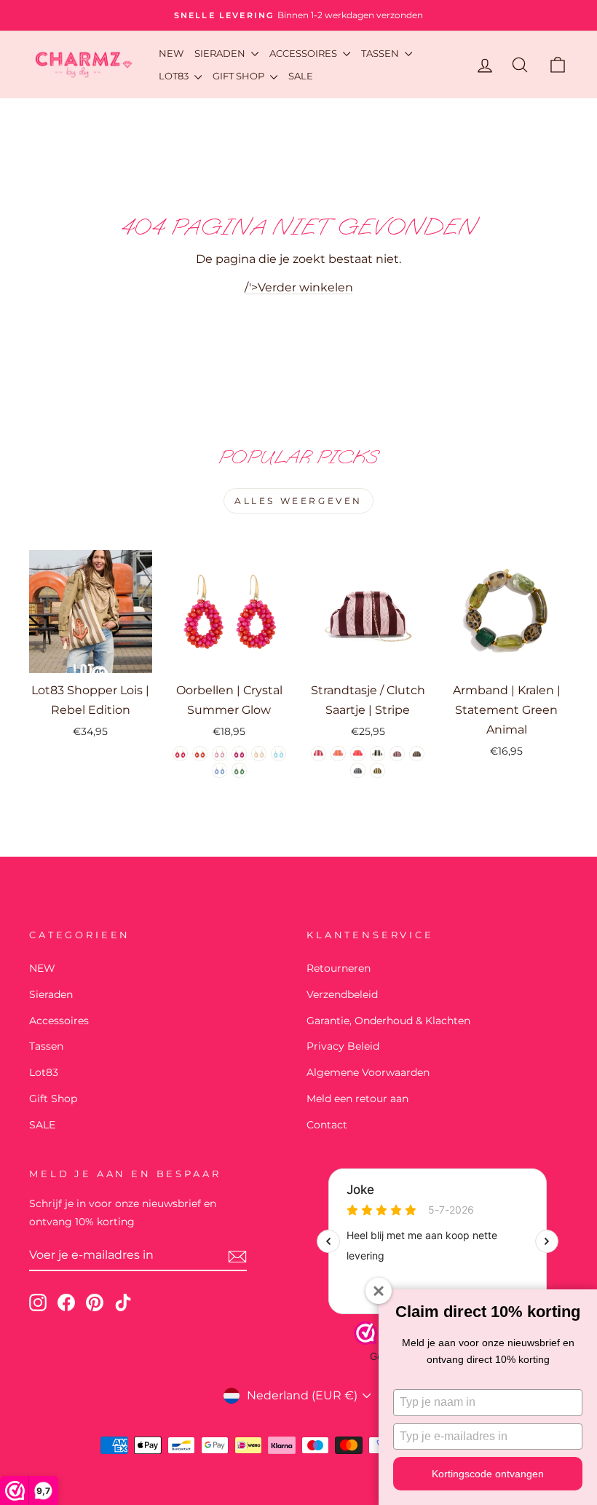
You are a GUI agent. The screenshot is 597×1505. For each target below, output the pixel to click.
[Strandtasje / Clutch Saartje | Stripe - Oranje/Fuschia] (358, 754)
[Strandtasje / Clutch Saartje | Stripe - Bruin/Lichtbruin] (417, 754)
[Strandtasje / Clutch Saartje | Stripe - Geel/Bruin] (377, 770)
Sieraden (221, 53)
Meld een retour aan (357, 1098)
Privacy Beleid (343, 1046)
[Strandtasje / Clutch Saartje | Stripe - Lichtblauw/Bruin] (358, 770)
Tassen (381, 53)
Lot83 (175, 76)
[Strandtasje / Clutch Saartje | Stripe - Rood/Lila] (318, 754)
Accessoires (304, 53)
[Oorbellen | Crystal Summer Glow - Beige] (259, 754)
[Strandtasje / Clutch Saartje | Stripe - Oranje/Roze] (338, 754)
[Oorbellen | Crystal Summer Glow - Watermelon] (200, 754)
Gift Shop (239, 76)
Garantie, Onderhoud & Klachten (388, 1020)
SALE (300, 76)
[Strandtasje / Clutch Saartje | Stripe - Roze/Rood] (397, 754)
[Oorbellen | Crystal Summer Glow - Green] (239, 770)
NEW (171, 53)
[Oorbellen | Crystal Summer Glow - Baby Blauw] (278, 754)
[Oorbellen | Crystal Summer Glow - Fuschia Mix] (180, 754)
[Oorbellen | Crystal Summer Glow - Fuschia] (239, 754)
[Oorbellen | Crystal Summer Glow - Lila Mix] (219, 754)
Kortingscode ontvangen (488, 1474)
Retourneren (339, 968)
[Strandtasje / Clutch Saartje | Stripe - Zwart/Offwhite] (377, 754)
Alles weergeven (298, 500)
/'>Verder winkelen (299, 287)
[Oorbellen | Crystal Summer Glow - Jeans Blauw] (219, 770)
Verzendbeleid (342, 994)
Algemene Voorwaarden (368, 1072)
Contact (327, 1125)
